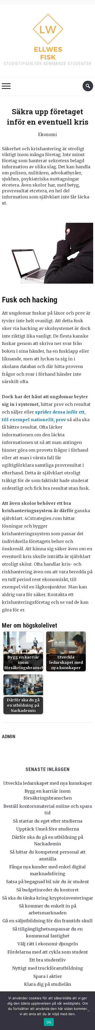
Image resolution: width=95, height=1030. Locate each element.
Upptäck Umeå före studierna (47, 829)
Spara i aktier (47, 976)
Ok (48, 1022)
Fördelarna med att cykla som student (47, 952)
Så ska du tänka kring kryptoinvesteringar (47, 898)
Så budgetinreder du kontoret (47, 889)
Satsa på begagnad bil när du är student (47, 881)
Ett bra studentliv (47, 960)
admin (8, 736)
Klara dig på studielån (47, 984)
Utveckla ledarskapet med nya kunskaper (47, 783)
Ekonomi (47, 134)
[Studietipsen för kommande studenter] (47, 35)
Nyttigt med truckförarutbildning (47, 968)
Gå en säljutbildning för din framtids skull (47, 920)
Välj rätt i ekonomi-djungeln (47, 943)
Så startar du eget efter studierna (47, 821)
